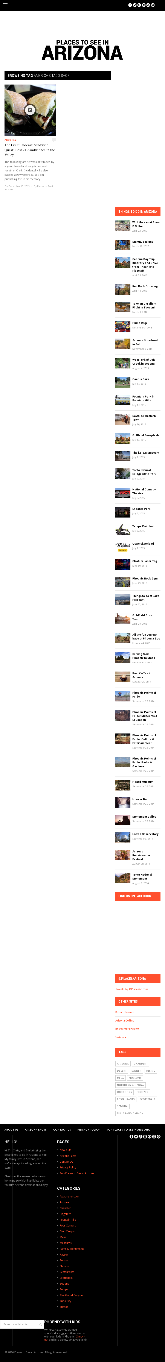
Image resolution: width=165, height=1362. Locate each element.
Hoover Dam (140, 799)
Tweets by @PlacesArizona (131, 989)
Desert (122, 1070)
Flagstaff (65, 1214)
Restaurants (126, 1099)
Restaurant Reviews (127, 1029)
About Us (11, 1129)
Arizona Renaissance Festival (141, 855)
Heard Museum (142, 781)
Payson (64, 1254)
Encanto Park (141, 508)
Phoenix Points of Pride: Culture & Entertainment (144, 739)
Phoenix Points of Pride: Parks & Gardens (144, 762)
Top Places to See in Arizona (128, 1129)
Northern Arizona (130, 1085)
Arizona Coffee (124, 1020)
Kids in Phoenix (124, 1012)
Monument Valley (144, 816)
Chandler (141, 1063)
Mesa (120, 1078)
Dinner (136, 1070)
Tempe (64, 1289)
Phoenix (10, 139)
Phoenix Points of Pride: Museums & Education (144, 715)
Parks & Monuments (72, 1248)
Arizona (123, 1063)
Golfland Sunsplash (145, 435)
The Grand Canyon (130, 1113)
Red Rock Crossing (145, 286)
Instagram (121, 1037)
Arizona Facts (36, 1129)
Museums (135, 1078)
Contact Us (62, 1129)
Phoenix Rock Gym (145, 578)
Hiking (150, 1070)
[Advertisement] (82, 22)
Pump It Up (139, 323)
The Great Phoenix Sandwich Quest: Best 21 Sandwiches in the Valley (30, 149)
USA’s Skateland (143, 543)
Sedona (122, 1106)
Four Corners (68, 1225)
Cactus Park (140, 379)
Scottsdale (148, 1099)
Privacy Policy (89, 1129)
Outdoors (124, 1092)
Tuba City (65, 1301)
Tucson (64, 1306)
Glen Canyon (67, 1231)
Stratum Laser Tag (144, 561)
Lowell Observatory (145, 834)
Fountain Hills (68, 1219)
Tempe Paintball (143, 526)
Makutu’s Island (142, 241)
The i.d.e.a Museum (145, 452)
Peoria (64, 1260)
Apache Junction (69, 1196)
